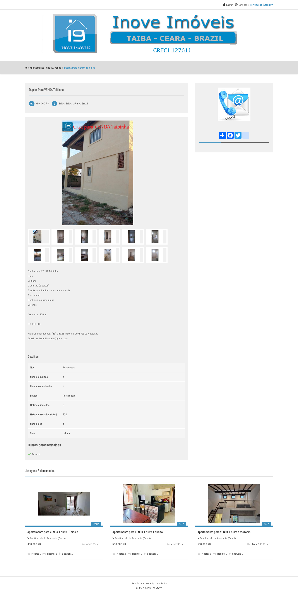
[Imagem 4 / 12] (109, 237)
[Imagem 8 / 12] (62, 255)
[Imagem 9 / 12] (86, 255)
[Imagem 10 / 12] (109, 255)
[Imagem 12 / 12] (157, 255)
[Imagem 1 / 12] (106, 173)
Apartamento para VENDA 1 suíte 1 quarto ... (139, 532)
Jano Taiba (161, 583)
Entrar (229, 5)
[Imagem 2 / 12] (62, 237)
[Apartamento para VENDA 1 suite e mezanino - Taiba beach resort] (234, 504)
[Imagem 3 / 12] (86, 237)
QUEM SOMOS (143, 588)
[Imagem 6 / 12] (157, 237)
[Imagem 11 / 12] (133, 255)
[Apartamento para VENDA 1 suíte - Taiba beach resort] (64, 504)
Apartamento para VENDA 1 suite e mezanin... (225, 532)
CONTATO (157, 588)
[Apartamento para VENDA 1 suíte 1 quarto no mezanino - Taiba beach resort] (149, 504)
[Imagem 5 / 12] (133, 237)
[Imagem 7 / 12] (39, 255)
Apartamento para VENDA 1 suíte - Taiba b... (53, 532)
